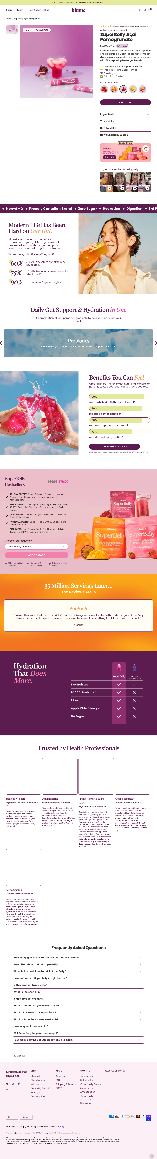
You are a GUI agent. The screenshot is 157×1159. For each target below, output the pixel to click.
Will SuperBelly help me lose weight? (36, 1033)
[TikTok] (21, 1083)
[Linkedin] (9, 1089)
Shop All (35, 1076)
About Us (60, 1076)
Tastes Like (107, 121)
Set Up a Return (88, 1080)
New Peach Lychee (39, 9)
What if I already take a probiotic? (34, 1012)
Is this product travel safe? (30, 985)
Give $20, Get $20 (40, 1088)
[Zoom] (87, 30)
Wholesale (36, 1084)
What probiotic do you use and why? (36, 1005)
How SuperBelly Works (114, 135)
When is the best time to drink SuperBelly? (39, 971)
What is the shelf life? (26, 992)
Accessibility (55, 1126)
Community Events (90, 1084)
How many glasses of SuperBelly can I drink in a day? (46, 957)
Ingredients (107, 114)
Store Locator (38, 1080)
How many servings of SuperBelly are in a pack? (43, 1040)
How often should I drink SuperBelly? (36, 964)
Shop (9, 9)
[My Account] (140, 10)
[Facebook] (9, 1083)
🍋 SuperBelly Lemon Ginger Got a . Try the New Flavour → (78, 2)
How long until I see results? (30, 1026)
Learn (20, 9)
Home (8, 18)
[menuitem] (10, 10)
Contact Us (86, 1076)
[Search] (145, 10)
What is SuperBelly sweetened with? (35, 1019)
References (19, 1056)
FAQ (58, 1080)
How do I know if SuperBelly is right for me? (40, 978)
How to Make (108, 128)
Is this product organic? (28, 998)
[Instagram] (15, 1083)
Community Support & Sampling (86, 1099)
